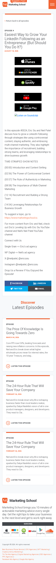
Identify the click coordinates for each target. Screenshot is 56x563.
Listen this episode (20, 366)
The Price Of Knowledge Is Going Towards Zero (24, 331)
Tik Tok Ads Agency (9, 554)
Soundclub (49, 531)
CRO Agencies (30, 549)
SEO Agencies (45, 554)
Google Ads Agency (27, 559)
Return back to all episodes (17, 21)
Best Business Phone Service (13, 549)
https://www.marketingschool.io (21, 218)
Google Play (41, 531)
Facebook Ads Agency (10, 559)
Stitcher (15, 531)
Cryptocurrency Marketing (12, 552)
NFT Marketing (43, 549)
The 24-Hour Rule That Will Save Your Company (25, 388)
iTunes (6, 531)
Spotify (23, 531)
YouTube (32, 531)
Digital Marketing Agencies (28, 554)
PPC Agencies (7, 557)
